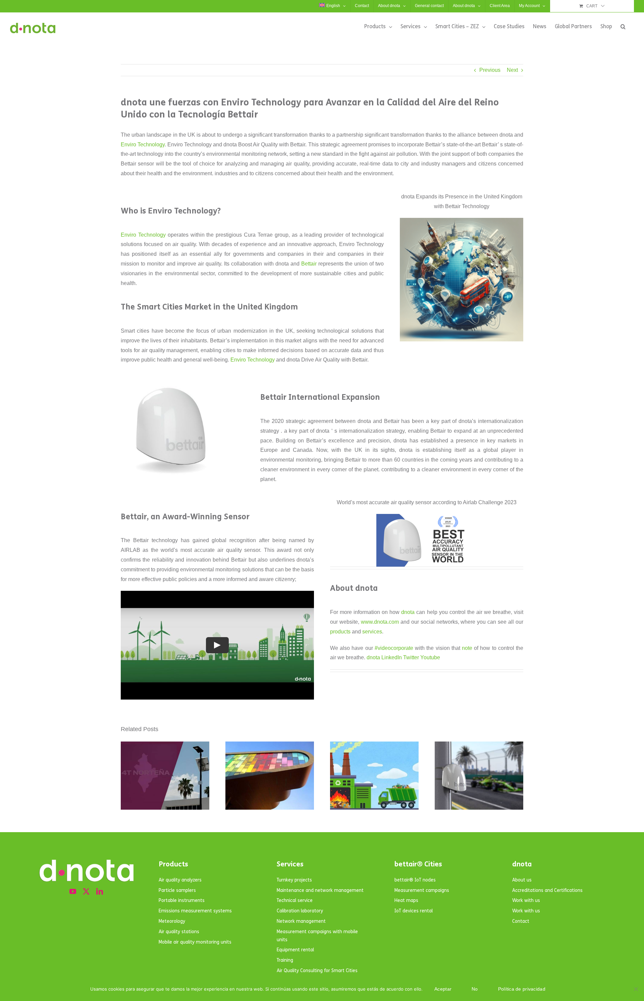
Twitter (411, 657)
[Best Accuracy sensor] (426, 516)
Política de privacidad (521, 989)
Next (512, 70)
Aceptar (442, 989)
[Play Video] (217, 645)
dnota (408, 612)
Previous (489, 70)
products (340, 631)
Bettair (309, 264)
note (467, 648)
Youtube (430, 657)
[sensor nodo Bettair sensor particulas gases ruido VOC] (171, 381)
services (372, 631)
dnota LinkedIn (384, 657)
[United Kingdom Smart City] (461, 220)
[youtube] (72, 891)
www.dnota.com (380, 622)
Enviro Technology (143, 144)
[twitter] (86, 891)
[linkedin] (99, 891)
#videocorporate (394, 648)
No (475, 989)
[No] (635, 989)
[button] (623, 26)
